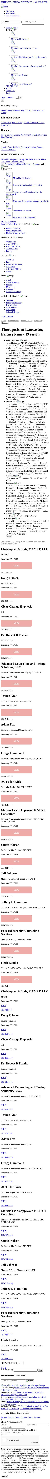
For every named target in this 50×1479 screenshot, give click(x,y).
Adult (41, 478)
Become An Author (22, 135)
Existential (40, 427)
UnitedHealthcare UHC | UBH (27, 511)
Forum (8, 125)
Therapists (10, 11)
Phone (33, 1430)
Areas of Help (32, 1392)
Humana (28, 498)
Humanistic (28, 437)
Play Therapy (14, 455)
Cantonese (33, 521)
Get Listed (34, 135)
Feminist (19, 435)
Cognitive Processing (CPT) (35, 417)
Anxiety (42, 345)
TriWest (38, 509)
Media (4, 276)
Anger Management (27, 345)
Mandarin (19, 529)
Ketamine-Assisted (41, 443)
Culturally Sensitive (17, 422)
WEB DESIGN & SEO (11, 296)
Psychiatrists (10, 14)
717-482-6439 (7, 1157)
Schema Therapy (36, 468)
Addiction (13, 343)
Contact (11, 137)
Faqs (11, 135)
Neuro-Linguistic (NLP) (30, 450)
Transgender (31, 392)
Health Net (41, 496)
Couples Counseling (38, 419)
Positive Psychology (31, 455)
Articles (9, 28)
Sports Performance (17, 389)
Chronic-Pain (27, 353)
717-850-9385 (7, 1034)
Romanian (43, 529)
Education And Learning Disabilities (32, 361)
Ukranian (42, 531)
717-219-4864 (7, 1133)
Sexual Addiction (21, 386)
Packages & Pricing (16, 159)
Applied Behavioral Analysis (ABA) (24, 407)
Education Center (8, 237)
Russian (12, 531)
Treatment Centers (12, 16)
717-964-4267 (7, 1359)
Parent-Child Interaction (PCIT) (35, 453)
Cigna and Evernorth (27, 493)
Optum (18, 506)
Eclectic (18, 425)
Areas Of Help (17, 123)
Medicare (13, 503)
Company (5, 255)
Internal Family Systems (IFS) (33, 440)
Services (4, 159)
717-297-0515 (7, 1235)
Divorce (24, 356)
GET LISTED (8, 97)
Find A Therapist (8, 110)
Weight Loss (33, 397)
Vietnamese (21, 534)
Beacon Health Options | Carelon (30, 488)
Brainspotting (40, 409)
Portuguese (31, 529)
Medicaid (43, 501)
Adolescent (13, 478)
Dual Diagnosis (25, 358)
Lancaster (38, 321)
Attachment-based (23, 409)
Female (19, 516)
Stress (30, 389)
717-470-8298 (7, 1181)
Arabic (12, 521)
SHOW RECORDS (9, 1363)
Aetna (11, 485)
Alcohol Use (35, 343)
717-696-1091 (7, 1082)
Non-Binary (31, 516)
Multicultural (24, 448)
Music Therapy (39, 448)
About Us (5, 135)
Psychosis (29, 381)
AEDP (45, 404)
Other (45, 511)
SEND (4, 1477)
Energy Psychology (24, 427)
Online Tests (10, 91)
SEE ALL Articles (12, 86)
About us (13, 1397)
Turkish (32, 531)
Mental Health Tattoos (22, 210)
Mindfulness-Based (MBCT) (21, 445)
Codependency (42, 353)
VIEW (16, 566)
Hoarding (32, 363)
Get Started (5, 162)
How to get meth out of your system (27, 185)
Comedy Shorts (14, 147)
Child (38, 351)
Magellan (21, 501)
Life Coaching (23, 369)
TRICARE (27, 509)
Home (3, 321)
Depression (13, 356)
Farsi (43, 521)
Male (11, 516)
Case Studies (41, 159)
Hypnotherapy (42, 437)
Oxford (41, 506)
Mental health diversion (22, 178)
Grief (22, 363)
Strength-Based (41, 471)
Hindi (18, 526)
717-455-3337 (7, 1058)
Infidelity (13, 366)
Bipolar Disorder (40, 348)
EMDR (28, 425)
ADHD (23, 343)
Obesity (27, 376)
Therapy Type (12, 249)
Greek (37, 523)
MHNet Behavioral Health (31, 503)
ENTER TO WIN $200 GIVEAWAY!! (24, 2)
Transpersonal (39, 473)
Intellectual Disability (28, 366)
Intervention (25, 443)
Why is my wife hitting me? (24, 217)
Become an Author (29, 1397)
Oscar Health (29, 506)
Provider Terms (14, 1417)
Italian (26, 526)
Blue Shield (23, 491)
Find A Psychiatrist (22, 110)
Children (25, 478)
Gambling (13, 363)
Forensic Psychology (35, 435)
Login (8, 93)
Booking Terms (27, 1417)
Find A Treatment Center (16, 233)
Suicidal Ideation (16, 392)
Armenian (22, 521)
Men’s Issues (25, 374)
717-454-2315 (7, 1205)
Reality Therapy (38, 466)
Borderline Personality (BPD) (21, 351)
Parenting (29, 379)
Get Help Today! (25, 224)
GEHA (30, 496)
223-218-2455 (7, 1283)
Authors (40, 147)
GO (40, 1370)
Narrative (13, 450)
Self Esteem (19, 384)
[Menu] (17, 98)
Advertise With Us (13, 269)
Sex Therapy (32, 384)
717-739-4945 (7, 1307)
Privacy (4, 1417)
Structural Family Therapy (20, 473)
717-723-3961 (7, 1010)
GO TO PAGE (7, 1370)
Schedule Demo (17, 162)
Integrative (13, 440)
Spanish (22, 531)
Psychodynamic (29, 461)
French (19, 523)
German (28, 523)
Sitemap (37, 1417)
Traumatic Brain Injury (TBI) (30, 394)
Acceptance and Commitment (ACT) (24, 404)
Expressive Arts (30, 432)
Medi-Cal (32, 501)
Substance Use (43, 389)
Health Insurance (31, 123)
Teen (34, 478)
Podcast (9, 88)
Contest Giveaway (8, 149)
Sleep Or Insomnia (40, 386)
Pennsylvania (26, 321)
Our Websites (30, 159)
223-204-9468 (7, 1259)
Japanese (36, 526)
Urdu (11, 534)
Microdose (32, 147)
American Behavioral (26, 485)
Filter (9, 536)
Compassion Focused (18, 419)
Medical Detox (23, 371)
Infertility (43, 363)
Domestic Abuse (38, 356)
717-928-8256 (7, 1335)
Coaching (31, 414)
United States (13, 321)
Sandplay (21, 468)
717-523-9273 (7, 1109)
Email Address (22, 1430)
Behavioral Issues (22, 348)
